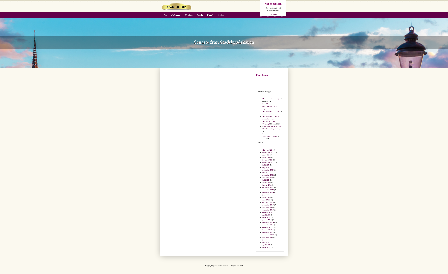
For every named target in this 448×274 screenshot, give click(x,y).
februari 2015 (267, 230)
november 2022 (268, 175)
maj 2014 (265, 242)
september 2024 (268, 162)
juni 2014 (265, 240)
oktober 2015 (267, 227)
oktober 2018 (267, 212)
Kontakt (221, 15)
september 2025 (268, 152)
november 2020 (268, 192)
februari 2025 (267, 160)
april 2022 (266, 182)
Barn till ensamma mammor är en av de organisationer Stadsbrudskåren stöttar (270, 107)
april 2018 (266, 215)
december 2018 (268, 210)
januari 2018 (267, 220)
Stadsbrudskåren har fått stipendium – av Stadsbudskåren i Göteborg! (271, 120)
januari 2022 (267, 185)
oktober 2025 (267, 150)
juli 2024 (265, 165)
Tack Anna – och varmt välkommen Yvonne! (271, 135)
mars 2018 (266, 217)
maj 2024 (265, 167)
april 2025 (266, 157)
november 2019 (268, 205)
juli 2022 (265, 180)
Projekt (200, 15)
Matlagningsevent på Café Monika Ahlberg (271, 127)
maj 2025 (265, 155)
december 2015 (268, 225)
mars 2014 (266, 247)
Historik (210, 15)
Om (165, 15)
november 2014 (268, 232)
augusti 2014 (267, 237)
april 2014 (266, 245)
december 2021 (268, 187)
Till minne (189, 15)
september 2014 (268, 235)
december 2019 (268, 202)
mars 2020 (266, 200)
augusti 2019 (267, 207)
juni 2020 (265, 195)
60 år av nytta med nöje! (271, 99)
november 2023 (268, 170)
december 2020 (268, 190)
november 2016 (268, 222)
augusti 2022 (267, 177)
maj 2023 (265, 172)
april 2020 (266, 197)
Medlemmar (175, 15)
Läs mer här (273, 14)
